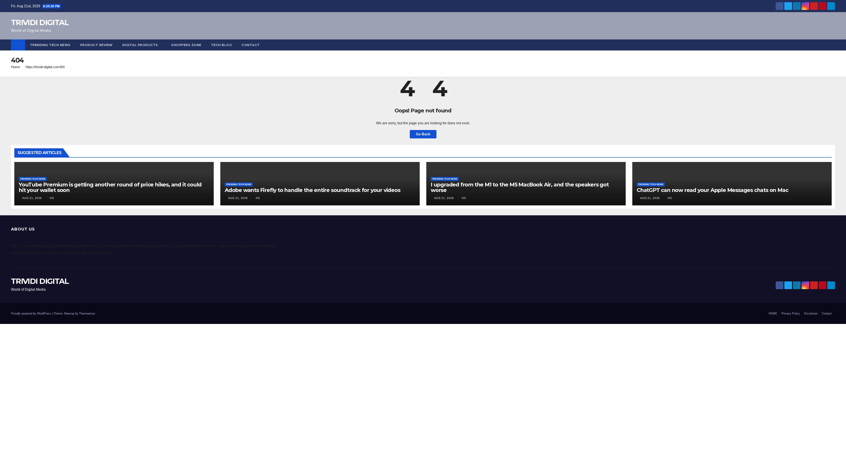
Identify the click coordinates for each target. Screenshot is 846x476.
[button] (832, 45)
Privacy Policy (790, 313)
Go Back (423, 134)
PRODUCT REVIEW (96, 45)
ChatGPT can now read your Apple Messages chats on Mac (712, 190)
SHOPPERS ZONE (186, 45)
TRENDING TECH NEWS (50, 45)
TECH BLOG (221, 45)
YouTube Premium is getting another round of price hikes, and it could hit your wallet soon (110, 187)
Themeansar (87, 313)
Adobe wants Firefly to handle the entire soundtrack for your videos (312, 190)
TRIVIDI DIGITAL (40, 22)
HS (51, 198)
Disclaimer (811, 313)
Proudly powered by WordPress (31, 313)
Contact (250, 45)
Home (15, 67)
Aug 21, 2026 (32, 198)
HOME (773, 313)
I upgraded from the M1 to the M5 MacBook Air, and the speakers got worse (520, 187)
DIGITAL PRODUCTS (140, 45)
